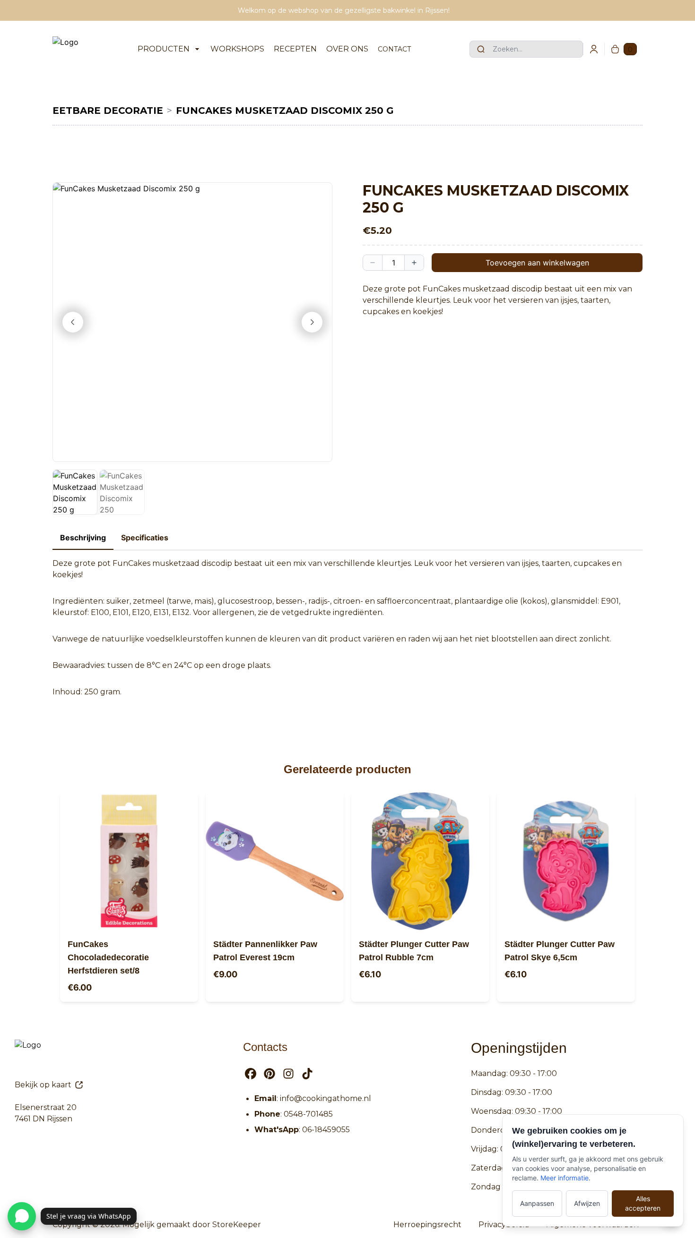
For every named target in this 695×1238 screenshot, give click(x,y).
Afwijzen (587, 1203)
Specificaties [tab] (144, 537)
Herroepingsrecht (427, 1224)
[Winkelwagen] (615, 49)
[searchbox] (526, 49)
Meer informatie (564, 1178)
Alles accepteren (642, 1203)
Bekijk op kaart (43, 1084)
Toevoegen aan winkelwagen (537, 262)
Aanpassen (537, 1203)
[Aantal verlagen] (372, 262)
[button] (192, 322)
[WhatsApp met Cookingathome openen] (22, 1216)
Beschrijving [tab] (83, 537)
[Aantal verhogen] (414, 262)
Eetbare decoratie (107, 110)
